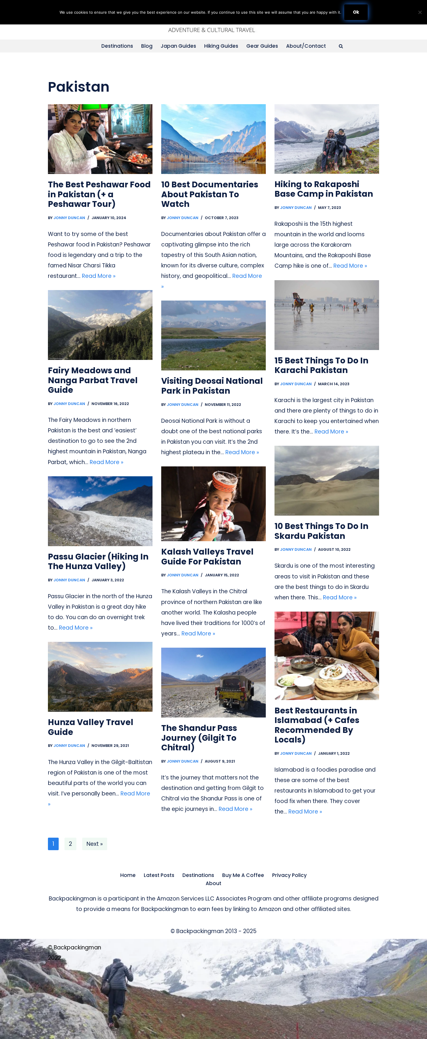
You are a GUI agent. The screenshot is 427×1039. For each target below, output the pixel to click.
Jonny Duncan (69, 218)
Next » (95, 844)
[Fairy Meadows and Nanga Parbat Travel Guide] (100, 325)
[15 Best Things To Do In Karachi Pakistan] (326, 315)
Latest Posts (159, 875)
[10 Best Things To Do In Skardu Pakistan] (326, 481)
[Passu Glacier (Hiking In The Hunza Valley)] (100, 511)
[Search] (341, 46)
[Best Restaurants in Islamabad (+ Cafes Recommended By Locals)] (326, 656)
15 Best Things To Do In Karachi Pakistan (321, 365)
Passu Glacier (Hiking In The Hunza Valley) (98, 561)
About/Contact (306, 45)
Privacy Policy (289, 875)
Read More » (99, 276)
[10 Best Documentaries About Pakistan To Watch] (213, 139)
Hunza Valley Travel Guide (90, 727)
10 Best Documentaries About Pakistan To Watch (209, 194)
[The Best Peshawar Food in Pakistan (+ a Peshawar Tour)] (100, 139)
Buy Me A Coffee (243, 875)
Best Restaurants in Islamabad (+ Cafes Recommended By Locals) (316, 725)
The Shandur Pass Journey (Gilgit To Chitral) (199, 737)
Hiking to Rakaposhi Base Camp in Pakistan (323, 189)
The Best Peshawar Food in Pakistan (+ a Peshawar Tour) (99, 194)
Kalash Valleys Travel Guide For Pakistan (207, 556)
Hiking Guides (221, 45)
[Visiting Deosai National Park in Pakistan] (213, 335)
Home (128, 875)
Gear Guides (262, 45)
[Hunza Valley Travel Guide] (100, 677)
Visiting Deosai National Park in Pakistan (212, 386)
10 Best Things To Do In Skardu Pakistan (321, 531)
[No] (420, 12)
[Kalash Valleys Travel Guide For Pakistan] (213, 503)
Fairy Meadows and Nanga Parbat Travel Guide (93, 380)
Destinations (117, 45)
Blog (146, 45)
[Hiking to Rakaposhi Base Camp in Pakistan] (326, 139)
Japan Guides (178, 45)
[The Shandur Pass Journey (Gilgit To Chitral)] (213, 682)
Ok (356, 12)
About (213, 883)
